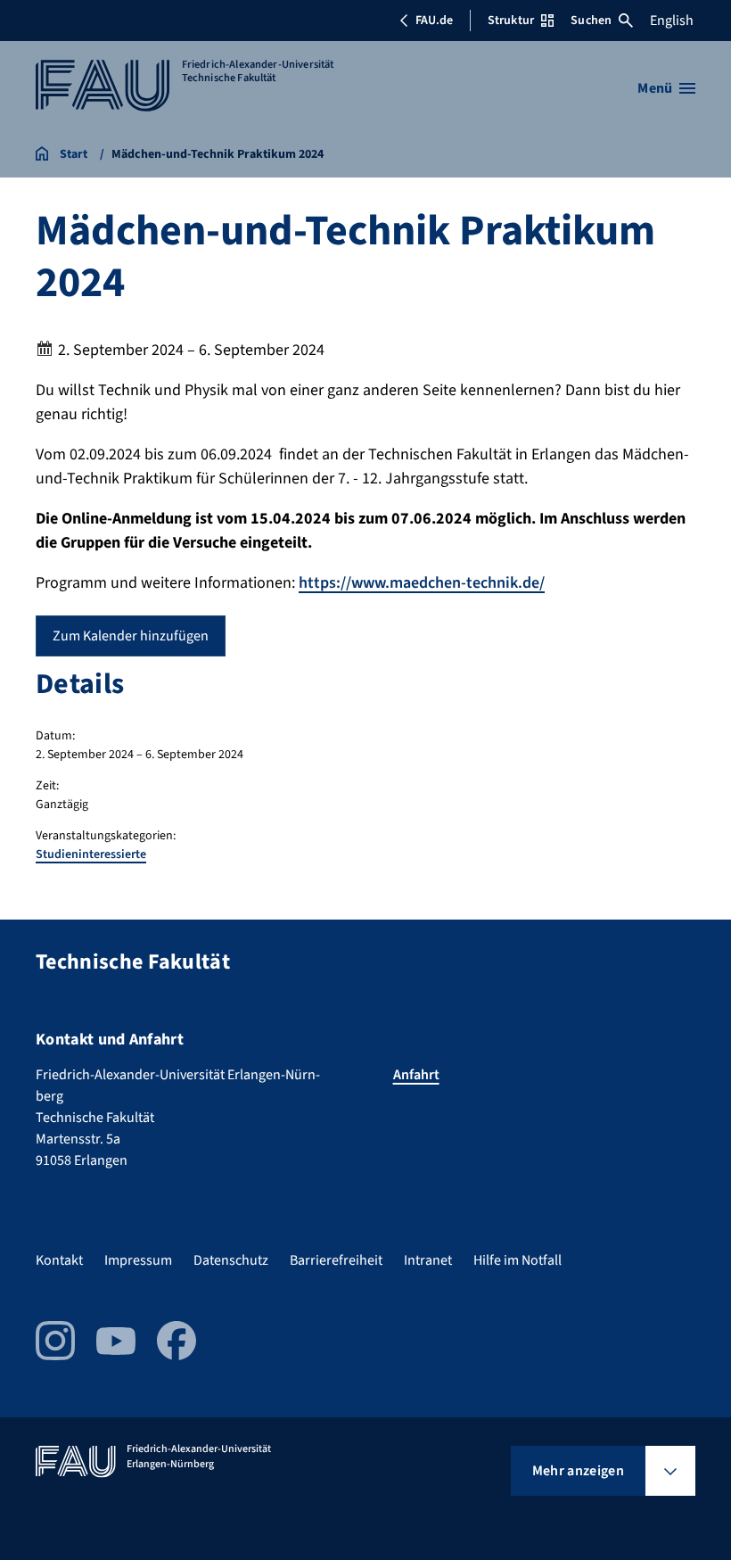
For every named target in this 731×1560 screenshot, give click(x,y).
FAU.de (434, 20)
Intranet (428, 1260)
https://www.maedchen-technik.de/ (422, 583)
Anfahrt (416, 1075)
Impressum (138, 1260)
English (672, 20)
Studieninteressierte (91, 854)
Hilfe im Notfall (517, 1260)
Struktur (511, 20)
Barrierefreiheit (336, 1260)
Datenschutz (230, 1260)
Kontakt (59, 1260)
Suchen (591, 20)
